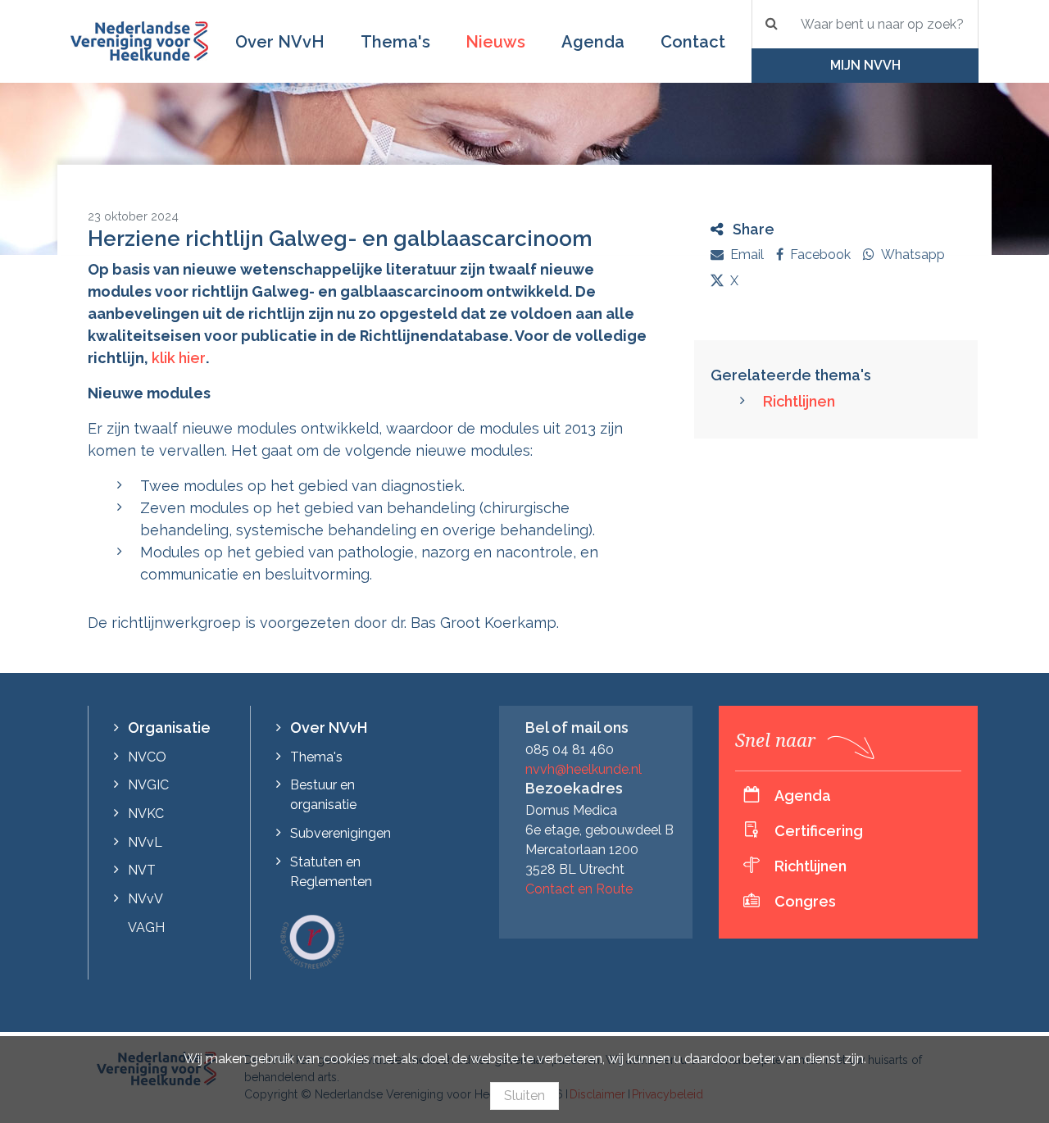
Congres (805, 901)
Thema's (395, 42)
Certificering (818, 830)
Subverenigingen (340, 833)
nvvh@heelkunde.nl (583, 769)
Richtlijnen (799, 401)
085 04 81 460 (569, 749)
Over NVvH (280, 42)
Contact (693, 42)
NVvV (145, 899)
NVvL (145, 842)
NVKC (146, 813)
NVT (142, 870)
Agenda (592, 42)
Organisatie (169, 727)
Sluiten (524, 1095)
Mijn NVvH (865, 65)
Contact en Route (579, 889)
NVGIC (148, 785)
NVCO (147, 757)
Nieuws (495, 42)
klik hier (179, 357)
